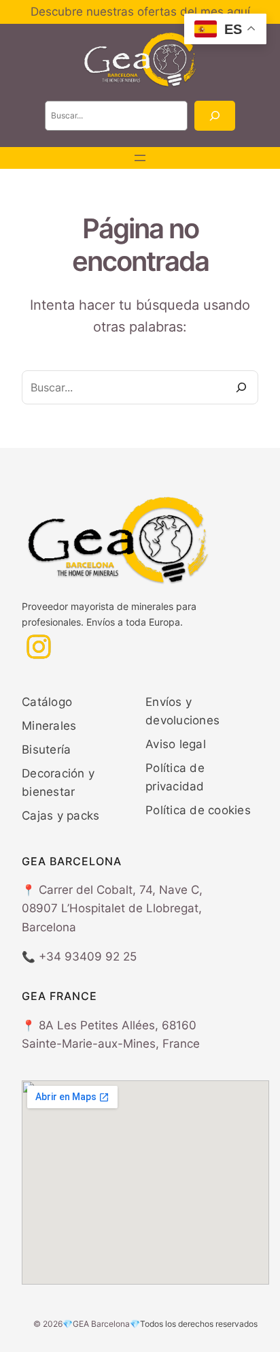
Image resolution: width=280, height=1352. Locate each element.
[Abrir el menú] (140, 158)
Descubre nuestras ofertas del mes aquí (140, 11)
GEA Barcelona (101, 1324)
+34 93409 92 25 (88, 956)
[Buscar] (214, 116)
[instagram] (39, 647)
